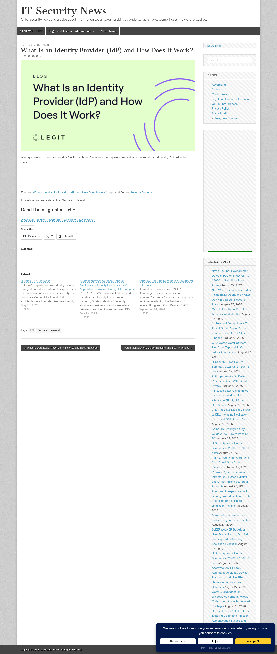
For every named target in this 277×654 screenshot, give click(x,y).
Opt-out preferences (225, 103)
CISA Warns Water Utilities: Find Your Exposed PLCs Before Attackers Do (229, 347)
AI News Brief (212, 45)
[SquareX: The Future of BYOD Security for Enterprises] (168, 297)
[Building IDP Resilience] (50, 295)
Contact (217, 89)
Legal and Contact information (70, 31)
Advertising (108, 31)
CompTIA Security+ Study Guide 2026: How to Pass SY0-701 (231, 433)
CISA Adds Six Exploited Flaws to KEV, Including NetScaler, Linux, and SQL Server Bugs (231, 414)
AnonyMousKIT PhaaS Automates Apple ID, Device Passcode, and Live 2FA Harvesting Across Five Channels (229, 577)
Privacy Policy (220, 108)
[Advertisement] (95, 177)
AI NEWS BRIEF (31, 31)
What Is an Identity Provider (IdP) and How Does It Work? (70, 192)
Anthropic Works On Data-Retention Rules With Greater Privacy (230, 381)
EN (22, 45)
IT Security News (64, 11)
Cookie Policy (220, 94)
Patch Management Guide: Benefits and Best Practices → (158, 347)
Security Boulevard (37, 45)
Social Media (220, 113)
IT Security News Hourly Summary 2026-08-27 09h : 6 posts (231, 448)
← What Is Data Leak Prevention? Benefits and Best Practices (61, 347)
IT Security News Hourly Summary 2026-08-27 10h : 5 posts (231, 366)
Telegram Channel (226, 118)
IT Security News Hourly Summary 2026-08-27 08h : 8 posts (231, 558)
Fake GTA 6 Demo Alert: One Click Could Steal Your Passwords (230, 462)
